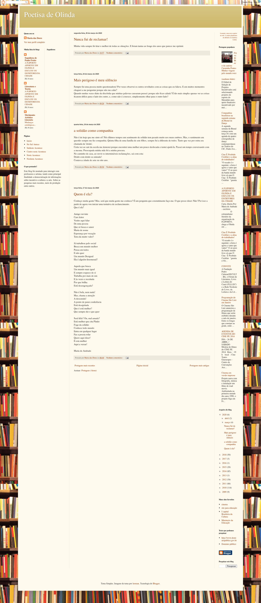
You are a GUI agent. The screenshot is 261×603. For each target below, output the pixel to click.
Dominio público (229, 544)
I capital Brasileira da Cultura (227, 514)
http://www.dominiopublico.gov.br (229, 539)
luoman (136, 583)
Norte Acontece (33, 155)
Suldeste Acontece (34, 147)
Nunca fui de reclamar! (91, 39)
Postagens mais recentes (85, 365)
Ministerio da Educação (227, 521)
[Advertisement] (141, 64)
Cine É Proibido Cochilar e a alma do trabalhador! (229, 157)
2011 (224, 483)
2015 (224, 467)
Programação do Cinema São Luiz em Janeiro (229, 300)
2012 (224, 479)
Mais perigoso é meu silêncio (95, 80)
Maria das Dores (34, 38)
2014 (224, 471)
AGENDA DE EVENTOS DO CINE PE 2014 (228, 334)
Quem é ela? (83, 194)
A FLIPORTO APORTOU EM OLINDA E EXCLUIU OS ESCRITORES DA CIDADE (32, 69)
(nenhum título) (228, 79)
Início (29, 140)
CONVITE (226, 266)
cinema (225, 504)
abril (227, 418)
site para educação (229, 507)
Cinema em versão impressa (228, 374)
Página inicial (142, 365)
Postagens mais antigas (199, 365)
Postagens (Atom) (89, 370)
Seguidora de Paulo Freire (31, 59)
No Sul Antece (33, 144)
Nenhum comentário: (114, 53)
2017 (224, 458)
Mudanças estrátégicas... (30, 123)
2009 (224, 491)
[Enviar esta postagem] (127, 53)
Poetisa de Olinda (49, 14)
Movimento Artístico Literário (30, 117)
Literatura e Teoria (30, 87)
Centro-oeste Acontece (36, 151)
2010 (224, 487)
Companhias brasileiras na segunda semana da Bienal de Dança (228, 117)
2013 (224, 475)
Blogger (156, 583)
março (228, 422)
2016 (224, 463)
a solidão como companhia (93, 130)
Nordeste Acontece (35, 158)
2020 (224, 414)
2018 (224, 454)
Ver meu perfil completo (34, 42)
